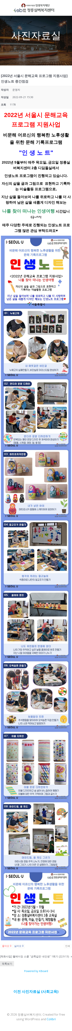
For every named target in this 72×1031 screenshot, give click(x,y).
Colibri (51, 1019)
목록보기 (7, 963)
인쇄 (67, 946)
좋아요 (6, 946)
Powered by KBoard (36, 971)
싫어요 (18, 946)
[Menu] (58, 8)
